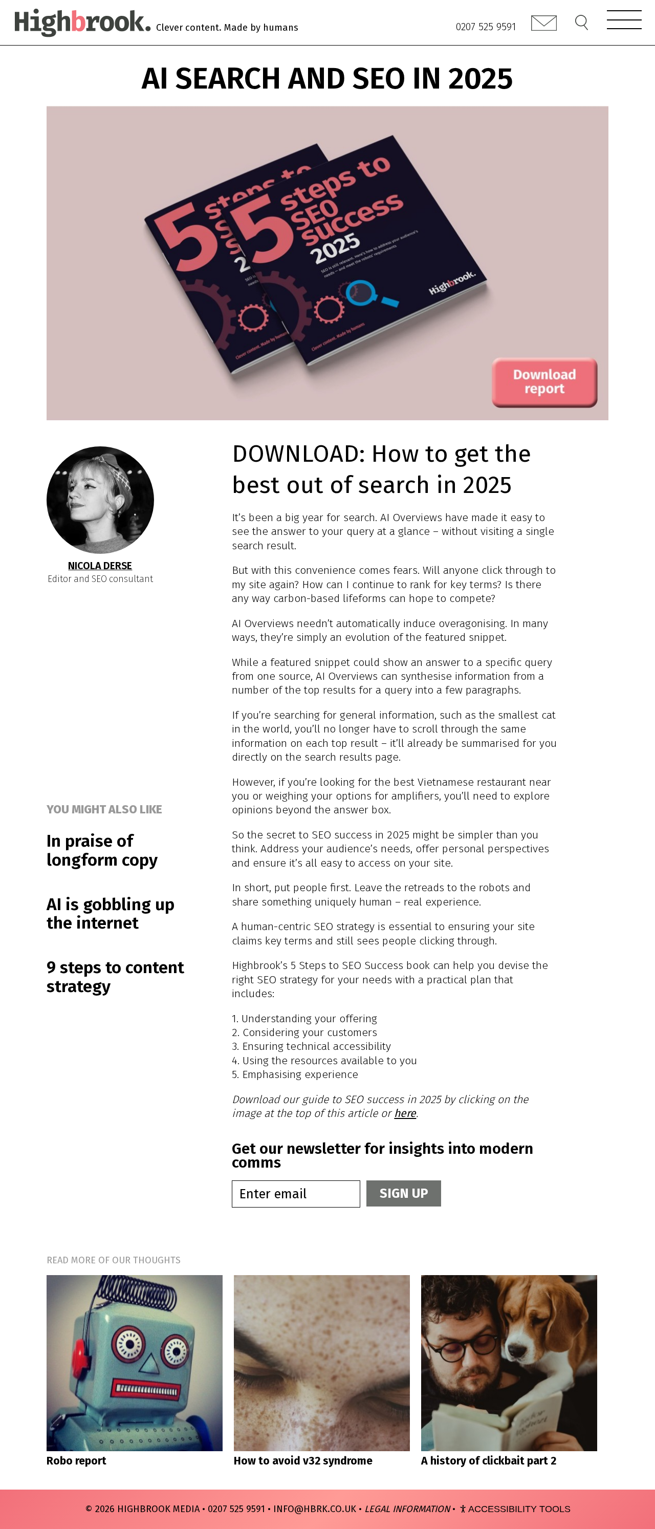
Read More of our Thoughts (114, 1260)
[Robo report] (135, 1363)
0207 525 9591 (486, 27)
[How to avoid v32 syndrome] (322, 1363)
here (405, 1113)
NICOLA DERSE (100, 566)
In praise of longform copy (102, 851)
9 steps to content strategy (115, 977)
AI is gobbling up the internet (110, 914)
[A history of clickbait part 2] (509, 1363)
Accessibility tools (519, 1508)
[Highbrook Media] (82, 22)
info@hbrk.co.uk (314, 1509)
